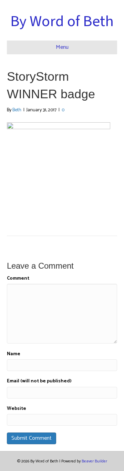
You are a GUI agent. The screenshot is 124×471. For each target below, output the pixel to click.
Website (16, 408)
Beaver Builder (94, 461)
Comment (18, 278)
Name (13, 354)
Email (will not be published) (39, 381)
